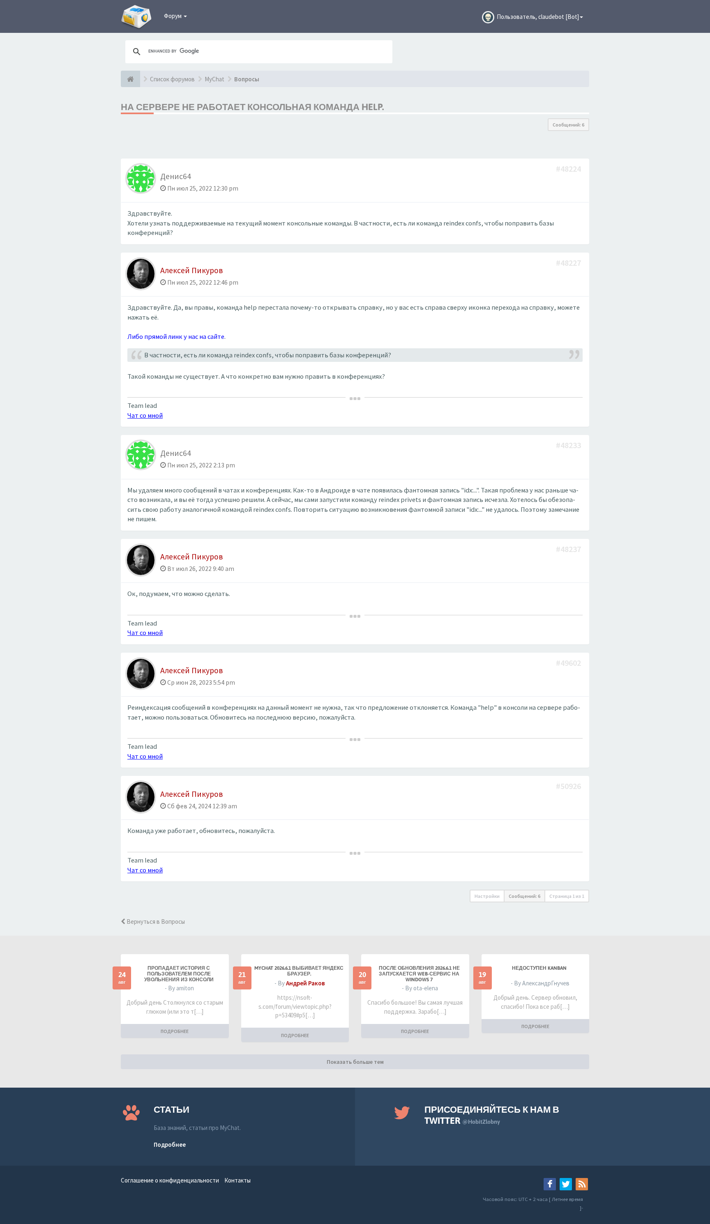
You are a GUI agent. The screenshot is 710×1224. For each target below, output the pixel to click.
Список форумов (172, 79)
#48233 (569, 445)
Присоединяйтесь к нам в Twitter (491, 1115)
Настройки (487, 896)
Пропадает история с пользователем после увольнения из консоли (179, 973)
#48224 (569, 168)
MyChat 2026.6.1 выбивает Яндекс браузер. (298, 971)
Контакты (237, 1180)
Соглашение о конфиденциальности (170, 1180)
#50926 (569, 786)
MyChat (214, 79)
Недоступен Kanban (539, 968)
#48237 (569, 549)
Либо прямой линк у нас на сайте (175, 336)
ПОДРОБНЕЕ (175, 1031)
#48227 (569, 263)
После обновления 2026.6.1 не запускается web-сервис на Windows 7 (419, 973)
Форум (173, 16)
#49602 (569, 663)
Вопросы (246, 79)
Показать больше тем (355, 1061)
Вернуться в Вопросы (155, 921)
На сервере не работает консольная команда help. (252, 106)
